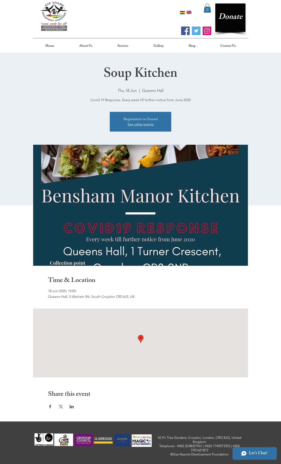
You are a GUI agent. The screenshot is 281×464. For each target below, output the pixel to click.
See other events (141, 124)
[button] (207, 8)
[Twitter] (196, 31)
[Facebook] (185, 31)
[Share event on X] (61, 406)
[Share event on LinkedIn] (72, 406)
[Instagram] (207, 31)
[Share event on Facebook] (50, 406)
